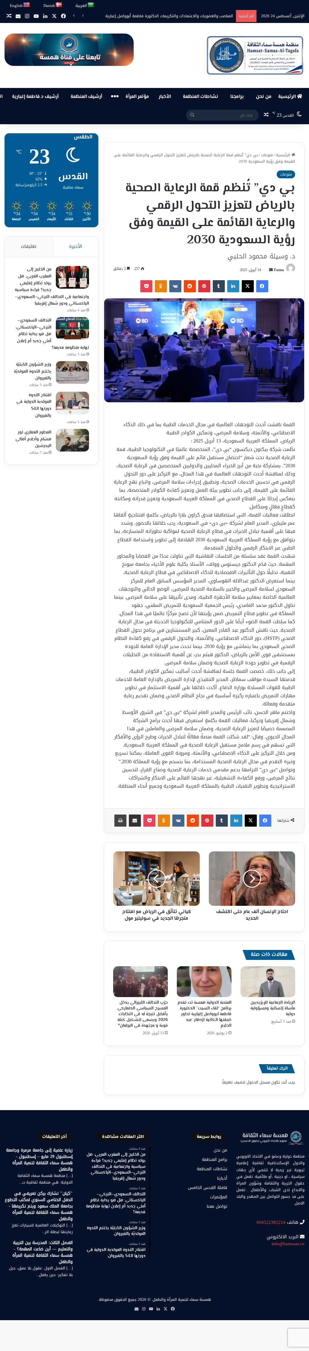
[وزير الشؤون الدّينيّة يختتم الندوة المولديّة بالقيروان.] (72, 372)
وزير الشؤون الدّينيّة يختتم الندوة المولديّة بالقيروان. (32, 371)
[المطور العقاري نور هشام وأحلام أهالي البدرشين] (72, 440)
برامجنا (237, 97)
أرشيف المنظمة (86, 97)
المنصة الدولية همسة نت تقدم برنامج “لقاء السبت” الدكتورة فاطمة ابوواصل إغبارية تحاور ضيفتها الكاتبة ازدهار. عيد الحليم (204, 1014)
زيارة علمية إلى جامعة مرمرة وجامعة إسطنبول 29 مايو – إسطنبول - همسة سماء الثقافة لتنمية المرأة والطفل (39, 1159)
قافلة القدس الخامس (207, 1187)
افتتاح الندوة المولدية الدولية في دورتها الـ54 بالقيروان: (33, 405)
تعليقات (29, 246)
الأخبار (165, 97)
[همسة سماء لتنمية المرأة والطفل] (254, 55)
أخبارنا (222, 1178)
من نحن (264, 97)
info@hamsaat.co (288, 1243)
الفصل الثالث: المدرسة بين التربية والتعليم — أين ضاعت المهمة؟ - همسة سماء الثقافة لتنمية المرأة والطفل (42, 1252)
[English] (26, 5)
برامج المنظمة (214, 1159)
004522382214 (270, 1222)
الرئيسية (287, 97)
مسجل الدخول (258, 1082)
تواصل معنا (217, 1206)
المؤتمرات (218, 1197)
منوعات (267, 155)
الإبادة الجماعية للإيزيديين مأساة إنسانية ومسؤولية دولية (272, 1008)
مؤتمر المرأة (137, 97)
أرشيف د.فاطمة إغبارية (35, 97)
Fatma (279, 270)
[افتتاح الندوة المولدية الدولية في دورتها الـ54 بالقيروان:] (72, 403)
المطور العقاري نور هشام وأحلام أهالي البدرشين (33, 439)
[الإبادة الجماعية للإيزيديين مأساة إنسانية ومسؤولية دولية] (268, 981)
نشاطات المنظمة (200, 97)
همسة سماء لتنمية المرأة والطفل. (181, 1299)
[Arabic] (91, 5)
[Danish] (59, 5)
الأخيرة (75, 246)
